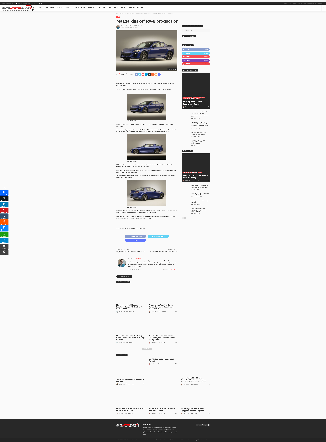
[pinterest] (196, 56)
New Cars (68, 8)
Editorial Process (302, 3)
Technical (102, 8)
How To (193, 374)
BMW (151, 405)
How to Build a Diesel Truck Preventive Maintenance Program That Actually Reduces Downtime (193, 380)
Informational (193, 172)
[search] (324, 8)
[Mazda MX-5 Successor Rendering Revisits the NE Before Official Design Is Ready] (130, 325)
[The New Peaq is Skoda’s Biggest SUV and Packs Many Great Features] (186, 142)
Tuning (116, 8)
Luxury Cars (202, 97)
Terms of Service (206, 440)
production (132, 228)
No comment (143, 25)
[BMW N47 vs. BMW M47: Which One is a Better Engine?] (163, 398)
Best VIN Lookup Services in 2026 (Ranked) (195, 176)
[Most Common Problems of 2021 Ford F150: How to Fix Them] (130, 398)
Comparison (186, 172)
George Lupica (124, 26)
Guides (188, 374)
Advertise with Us (311, 3)
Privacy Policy (197, 440)
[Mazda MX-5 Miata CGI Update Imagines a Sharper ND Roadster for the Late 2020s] (130, 294)
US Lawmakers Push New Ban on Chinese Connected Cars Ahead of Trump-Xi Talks (161, 307)
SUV (191, 405)
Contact (140, 8)
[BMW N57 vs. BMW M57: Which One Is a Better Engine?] (186, 195)
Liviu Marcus (154, 342)
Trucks (76, 8)
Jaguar (185, 97)
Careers (294, 3)
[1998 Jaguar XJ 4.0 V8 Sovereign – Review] (196, 91)
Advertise (131, 8)
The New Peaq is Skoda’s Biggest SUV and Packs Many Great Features (199, 142)
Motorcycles (92, 8)
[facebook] (196, 49)
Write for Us (184, 440)
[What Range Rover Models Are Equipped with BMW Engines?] (186, 187)
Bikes (83, 8)
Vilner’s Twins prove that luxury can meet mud (163, 251)
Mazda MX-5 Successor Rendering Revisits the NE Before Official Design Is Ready (130, 338)
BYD (151, 301)
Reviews (59, 8)
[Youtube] (196, 63)
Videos (197, 98)
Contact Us (320, 3)
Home (40, 8)
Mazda (118, 16)
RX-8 (137, 228)
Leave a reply (123, 276)
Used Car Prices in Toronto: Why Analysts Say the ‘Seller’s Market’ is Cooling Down (162, 338)
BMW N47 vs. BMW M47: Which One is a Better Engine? (162, 410)
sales (140, 228)
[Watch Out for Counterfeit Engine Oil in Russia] (130, 367)
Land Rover (184, 403)
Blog (46, 8)
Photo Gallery (186, 98)
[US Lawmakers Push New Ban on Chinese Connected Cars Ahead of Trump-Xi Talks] (163, 294)
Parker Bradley (122, 311)
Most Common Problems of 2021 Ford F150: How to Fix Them (130, 410)
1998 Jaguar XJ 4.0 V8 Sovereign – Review (193, 103)
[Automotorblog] (18, 8)
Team (289, 3)
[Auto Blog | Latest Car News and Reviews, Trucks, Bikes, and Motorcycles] (128, 424)
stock (143, 228)
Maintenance (199, 374)
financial (122, 228)
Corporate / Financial (158, 301)
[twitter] (196, 53)
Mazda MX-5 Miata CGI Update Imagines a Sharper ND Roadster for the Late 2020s (129, 307)
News (52, 8)
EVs (110, 8)
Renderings (124, 301)
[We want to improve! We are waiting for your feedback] (186, 134)
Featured (195, 97)
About (285, 3)
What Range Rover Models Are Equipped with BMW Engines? (192, 410)
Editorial (171, 440)
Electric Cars (167, 301)
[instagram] (196, 60)
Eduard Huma (122, 384)
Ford (119, 405)
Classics (190, 97)
